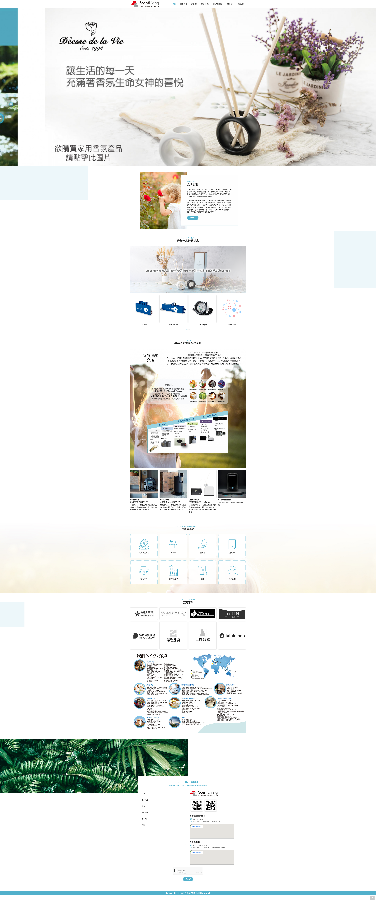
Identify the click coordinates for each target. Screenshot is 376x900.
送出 (187, 879)
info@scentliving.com (200, 845)
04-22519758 (198, 819)
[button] (186, 329)
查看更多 (193, 218)
